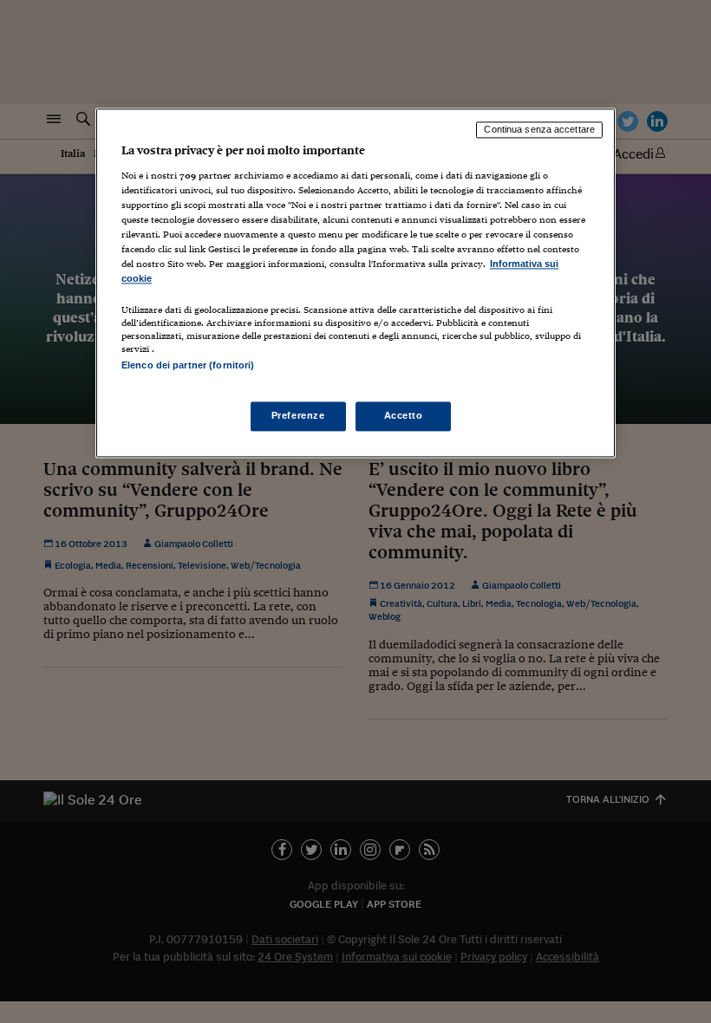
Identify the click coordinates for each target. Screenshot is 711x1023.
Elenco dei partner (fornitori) (187, 366)
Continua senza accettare (539, 129)
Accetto (403, 416)
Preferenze (298, 416)
